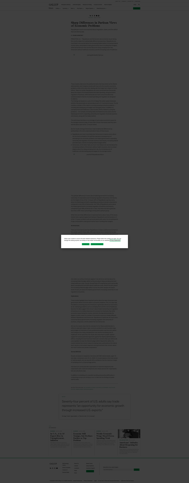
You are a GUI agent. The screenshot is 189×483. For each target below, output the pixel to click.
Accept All (86, 244)
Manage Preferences (97, 244)
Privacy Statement (115, 240)
